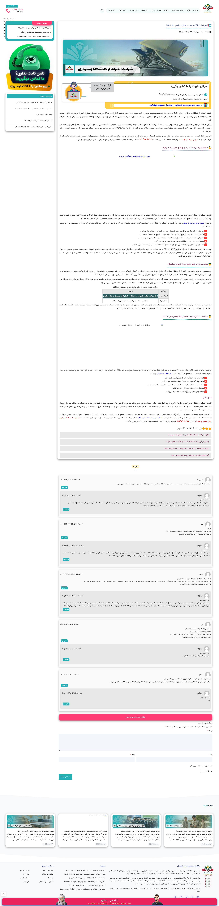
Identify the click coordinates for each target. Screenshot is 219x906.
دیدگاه (209, 731)
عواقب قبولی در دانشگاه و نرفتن (150, 418)
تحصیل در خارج (156, 10)
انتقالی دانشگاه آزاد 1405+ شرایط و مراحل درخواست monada (84, 881)
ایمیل (132, 754)
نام (211, 754)
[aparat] (198, 897)
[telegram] (192, 897)
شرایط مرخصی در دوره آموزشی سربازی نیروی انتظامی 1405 (140, 831)
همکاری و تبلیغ (24, 870)
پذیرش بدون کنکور (178, 10)
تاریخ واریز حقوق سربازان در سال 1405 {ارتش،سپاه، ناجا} (194, 831)
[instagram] (181, 897)
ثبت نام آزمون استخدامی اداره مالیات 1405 (38, 120)
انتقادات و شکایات (47, 874)
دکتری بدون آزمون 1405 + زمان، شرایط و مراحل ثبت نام (33, 126)
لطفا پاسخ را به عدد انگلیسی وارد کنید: (200, 766)
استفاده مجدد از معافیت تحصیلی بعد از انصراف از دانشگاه (33, 36)
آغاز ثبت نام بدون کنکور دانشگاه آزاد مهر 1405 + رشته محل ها (85, 870)
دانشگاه (166, 10)
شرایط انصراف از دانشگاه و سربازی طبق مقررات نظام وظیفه (33, 28)
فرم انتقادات (121, 10)
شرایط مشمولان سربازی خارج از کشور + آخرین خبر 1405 (35, 831)
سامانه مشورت (24, 878)
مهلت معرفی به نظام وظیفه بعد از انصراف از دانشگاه (35, 32)
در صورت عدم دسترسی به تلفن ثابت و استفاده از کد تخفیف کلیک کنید (176, 105)
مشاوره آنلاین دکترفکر (46, 881)
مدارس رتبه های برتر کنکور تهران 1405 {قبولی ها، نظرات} (34, 108)
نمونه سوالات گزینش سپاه (44, 114)
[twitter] (187, 897)
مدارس (195, 10)
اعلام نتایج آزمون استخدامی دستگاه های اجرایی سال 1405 (86, 885)
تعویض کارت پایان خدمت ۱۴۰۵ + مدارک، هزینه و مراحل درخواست (85, 831)
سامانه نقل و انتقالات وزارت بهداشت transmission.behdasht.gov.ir (82, 889)
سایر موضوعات (133, 10)
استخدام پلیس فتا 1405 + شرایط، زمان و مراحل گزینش (34, 102)
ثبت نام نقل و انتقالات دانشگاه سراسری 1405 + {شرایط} (87, 878)
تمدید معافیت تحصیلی (165, 373)
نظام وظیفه (144, 10)
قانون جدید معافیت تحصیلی (193, 223)
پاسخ (63, 487)
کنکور (188, 10)
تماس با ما (111, 10)
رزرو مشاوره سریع (47, 870)
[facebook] (175, 897)
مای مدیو (26, 881)
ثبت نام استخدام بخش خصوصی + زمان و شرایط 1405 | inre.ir (84, 874)
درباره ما (50, 878)
